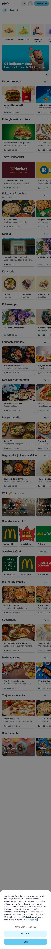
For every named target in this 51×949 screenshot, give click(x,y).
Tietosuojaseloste (29, 920)
